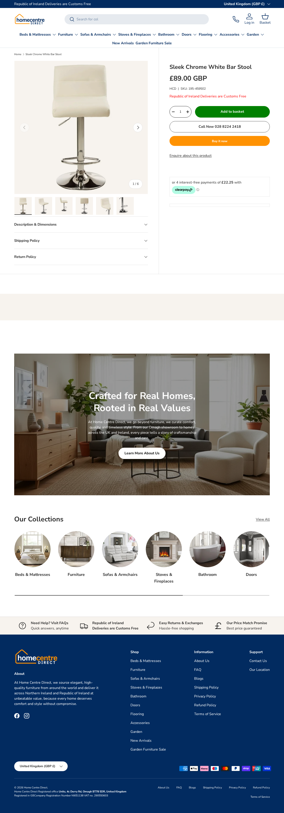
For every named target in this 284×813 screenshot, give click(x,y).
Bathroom (166, 34)
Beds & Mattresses (35, 34)
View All (263, 519)
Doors (186, 34)
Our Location (259, 669)
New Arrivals (123, 43)
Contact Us (258, 660)
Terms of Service (207, 714)
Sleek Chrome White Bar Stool (44, 54)
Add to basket (232, 111)
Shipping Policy (206, 687)
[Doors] (251, 549)
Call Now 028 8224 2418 (220, 126)
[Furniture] (76, 549)
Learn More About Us (142, 453)
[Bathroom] (207, 549)
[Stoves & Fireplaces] (164, 549)
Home (17, 54)
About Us (201, 660)
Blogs (198, 678)
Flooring (205, 34)
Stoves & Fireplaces (134, 34)
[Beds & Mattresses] (32, 549)
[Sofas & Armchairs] (120, 549)
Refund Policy (205, 705)
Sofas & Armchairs (95, 34)
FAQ (197, 669)
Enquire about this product (191, 155)
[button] (265, 19)
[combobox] (137, 19)
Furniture (65, 34)
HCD (173, 89)
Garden (253, 34)
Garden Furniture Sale (154, 43)
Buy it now (219, 141)
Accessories (229, 34)
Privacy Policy (205, 696)
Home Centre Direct (35, 787)
